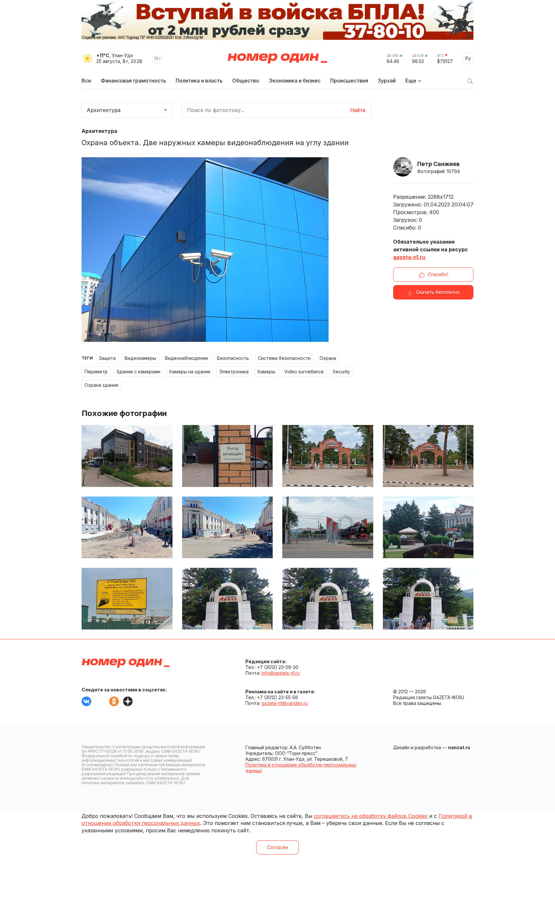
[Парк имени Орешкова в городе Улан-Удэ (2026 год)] (327, 456)
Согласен (277, 847)
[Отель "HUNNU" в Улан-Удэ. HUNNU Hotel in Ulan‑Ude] (127, 456)
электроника (234, 371)
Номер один (277, 58)
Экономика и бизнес (295, 80)
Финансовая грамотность (133, 80)
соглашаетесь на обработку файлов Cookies (370, 816)
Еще (410, 80)
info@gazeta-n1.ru (280, 673)
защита (107, 358)
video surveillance (304, 371)
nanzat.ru (459, 747)
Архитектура (99, 131)
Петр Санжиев (438, 163)
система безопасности (284, 358)
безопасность (233, 358)
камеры (266, 371)
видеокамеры (140, 358)
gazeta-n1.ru (409, 257)
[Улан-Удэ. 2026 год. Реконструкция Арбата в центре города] (227, 527)
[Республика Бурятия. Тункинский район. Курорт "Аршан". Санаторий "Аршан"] (428, 598)
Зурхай (387, 80)
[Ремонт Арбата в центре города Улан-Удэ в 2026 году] (127, 527)
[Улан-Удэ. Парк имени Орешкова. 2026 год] (428, 456)
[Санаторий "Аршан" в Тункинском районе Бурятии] (327, 598)
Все (86, 80)
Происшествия (349, 80)
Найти (358, 110)
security (341, 371)
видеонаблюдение (186, 358)
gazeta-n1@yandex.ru (284, 703)
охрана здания (101, 385)
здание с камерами (138, 371)
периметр (96, 371)
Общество (245, 80)
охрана (328, 358)
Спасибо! (438, 274)
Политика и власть (199, 80)
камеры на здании (189, 371)
